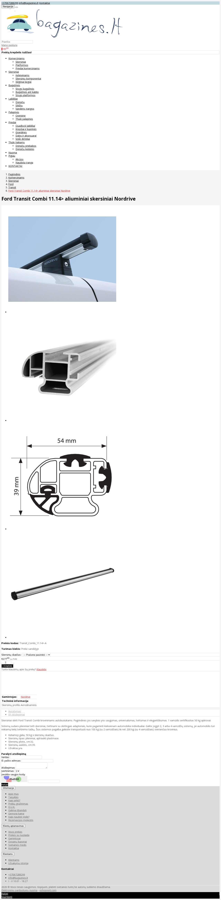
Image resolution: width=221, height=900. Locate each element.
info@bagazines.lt (29, 3)
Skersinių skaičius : (11, 654)
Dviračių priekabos (26, 145)
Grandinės (21, 132)
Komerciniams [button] (16, 58)
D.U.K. (11, 807)
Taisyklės (13, 797)
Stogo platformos (25, 95)
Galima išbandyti (17, 810)
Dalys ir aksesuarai (26, 135)
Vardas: (5, 757)
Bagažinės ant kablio (27, 92)
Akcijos (19, 159)
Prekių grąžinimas (18, 803)
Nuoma (12, 152)
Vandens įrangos (25, 108)
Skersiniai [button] (13, 71)
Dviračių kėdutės (25, 149)
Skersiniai (21, 61)
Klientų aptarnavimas (13, 826)
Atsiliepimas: (8, 767)
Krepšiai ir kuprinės (26, 129)
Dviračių (20, 102)
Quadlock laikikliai (25, 125)
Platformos (22, 65)
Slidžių (19, 105)
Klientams (8, 854)
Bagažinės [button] (14, 85)
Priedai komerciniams (28, 68)
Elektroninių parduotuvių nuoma (19, 890)
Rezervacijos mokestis (20, 820)
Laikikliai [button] (13, 98)
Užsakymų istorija (18, 863)
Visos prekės (15, 831)
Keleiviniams (22, 75)
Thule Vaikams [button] (16, 142)
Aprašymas (14, 711)
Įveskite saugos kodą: (13, 774)
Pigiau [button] (11, 155)
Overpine (21, 115)
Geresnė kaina (16, 813)
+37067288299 (9, 3)
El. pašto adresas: (11, 760)
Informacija (8, 788)
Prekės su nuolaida (18, 835)
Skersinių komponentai (28, 78)
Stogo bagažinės (25, 88)
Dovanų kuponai (17, 841)
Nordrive (25, 696)
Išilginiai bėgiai (23, 81)
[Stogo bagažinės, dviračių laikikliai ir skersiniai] (63, 38)
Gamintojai (14, 838)
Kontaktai (44, 3)
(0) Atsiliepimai (16, 714)
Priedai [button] (12, 122)
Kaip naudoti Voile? (18, 816)
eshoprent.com (48, 890)
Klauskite (41, 669)
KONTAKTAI (15, 166)
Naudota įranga (24, 162)
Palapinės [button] (13, 112)
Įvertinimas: (7, 771)
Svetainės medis (17, 845)
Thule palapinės (24, 119)
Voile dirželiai (23, 139)
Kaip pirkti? (14, 800)
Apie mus (13, 793)
